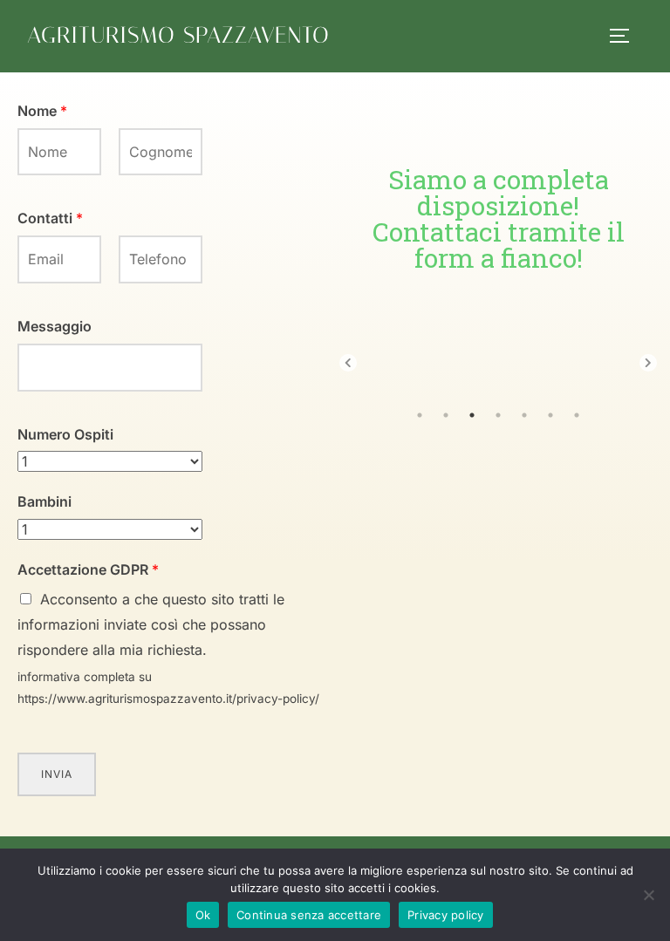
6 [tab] (550, 415)
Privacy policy (445, 915)
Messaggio (54, 326)
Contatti (50, 218)
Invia (56, 774)
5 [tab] (524, 415)
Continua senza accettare (308, 915)
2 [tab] (446, 415)
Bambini (44, 501)
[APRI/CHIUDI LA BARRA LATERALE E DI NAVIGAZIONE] (625, 36)
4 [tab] (498, 415)
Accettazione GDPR (88, 569)
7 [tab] (576, 415)
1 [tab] (419, 415)
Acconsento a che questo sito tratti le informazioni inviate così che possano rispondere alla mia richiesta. (150, 624)
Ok (203, 915)
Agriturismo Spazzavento (178, 35)
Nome (42, 110)
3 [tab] (472, 415)
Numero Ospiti (65, 434)
